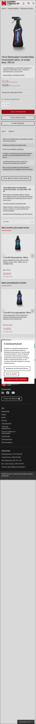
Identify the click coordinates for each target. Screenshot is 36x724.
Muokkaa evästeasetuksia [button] (17, 368)
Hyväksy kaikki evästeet (16, 379)
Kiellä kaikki (11, 374)
